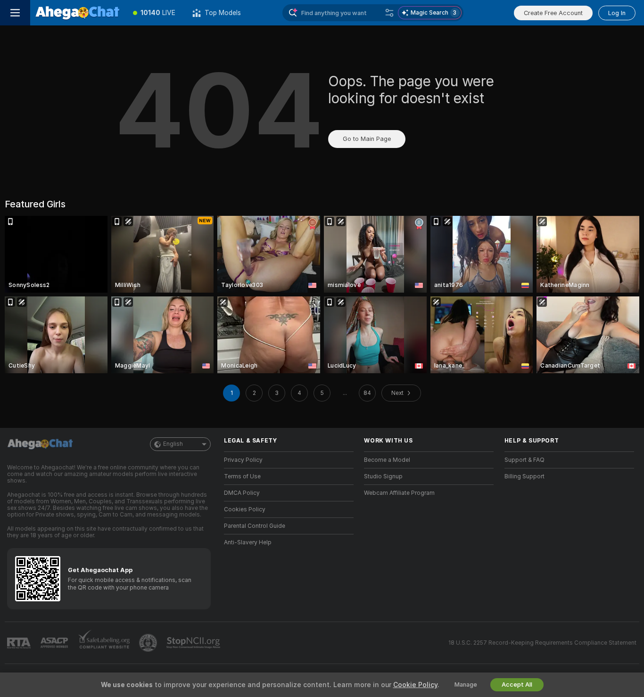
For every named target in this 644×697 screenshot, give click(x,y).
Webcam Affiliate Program (399, 493)
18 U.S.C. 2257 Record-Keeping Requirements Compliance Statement (542, 643)
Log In (617, 12)
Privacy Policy (243, 460)
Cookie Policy (415, 685)
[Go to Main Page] (77, 12)
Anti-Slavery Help (248, 542)
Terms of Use (242, 476)
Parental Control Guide (254, 526)
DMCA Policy (242, 493)
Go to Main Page (367, 138)
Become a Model (387, 460)
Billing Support (524, 476)
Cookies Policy (244, 509)
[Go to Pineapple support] (149, 643)
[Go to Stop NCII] (194, 642)
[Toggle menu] (15, 12)
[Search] (389, 12)
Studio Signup (383, 476)
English (173, 444)
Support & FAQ (524, 460)
